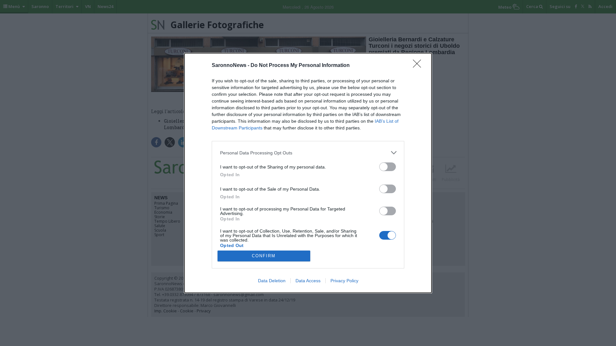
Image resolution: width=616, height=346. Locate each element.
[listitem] (308, 152)
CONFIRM (264, 255)
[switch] (387, 166)
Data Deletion (272, 280)
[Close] (419, 66)
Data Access (308, 280)
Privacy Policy (344, 280)
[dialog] (308, 173)
